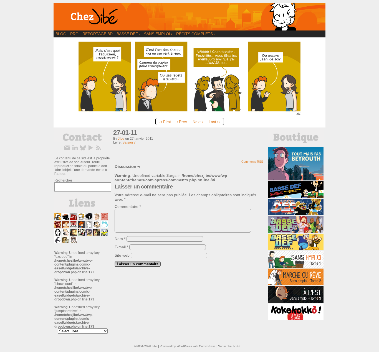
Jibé (154, 346)
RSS (236, 346)
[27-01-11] (189, 114)
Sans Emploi (158, 34)
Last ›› (214, 121)
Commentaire (128, 206)
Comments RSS (252, 161)
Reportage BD (97, 34)
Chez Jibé (189, 16)
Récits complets (195, 34)
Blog (60, 34)
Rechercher (63, 180)
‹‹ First (165, 121)
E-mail (121, 247)
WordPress (184, 346)
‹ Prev (181, 121)
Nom (120, 238)
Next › (198, 121)
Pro (74, 34)
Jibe (121, 139)
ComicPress (207, 346)
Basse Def (128, 34)
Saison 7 (129, 142)
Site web (122, 255)
